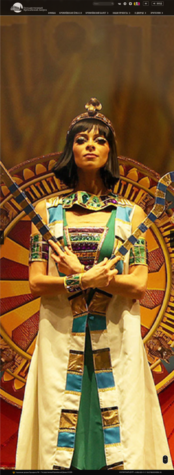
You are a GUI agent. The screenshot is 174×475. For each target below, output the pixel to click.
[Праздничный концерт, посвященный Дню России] (2, 237)
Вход (158, 3)
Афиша (52, 13)
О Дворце (139, 13)
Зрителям (155, 13)
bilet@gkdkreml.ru (154, 472)
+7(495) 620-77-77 (140, 472)
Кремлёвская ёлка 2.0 (70, 13)
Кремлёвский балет (96, 13)
